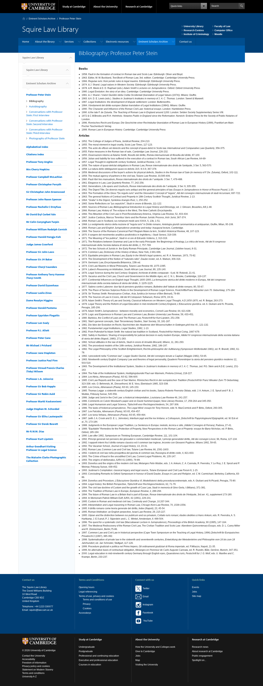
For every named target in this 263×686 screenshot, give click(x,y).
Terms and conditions (33, 673)
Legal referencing (88, 591)
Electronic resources (117, 41)
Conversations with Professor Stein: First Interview (44, 113)
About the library (45, 41)
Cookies (87, 608)
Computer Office (223, 30)
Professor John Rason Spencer (43, 199)
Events (195, 587)
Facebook (147, 612)
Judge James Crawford (39, 244)
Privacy (86, 604)
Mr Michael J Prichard (38, 345)
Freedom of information (34, 662)
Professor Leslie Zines (39, 293)
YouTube (147, 620)
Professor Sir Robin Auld (40, 394)
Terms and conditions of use (97, 599)
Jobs (194, 591)
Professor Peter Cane (38, 338)
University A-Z (29, 676)
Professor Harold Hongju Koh (43, 237)
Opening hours (86, 587)
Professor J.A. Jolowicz (39, 379)
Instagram (147, 604)
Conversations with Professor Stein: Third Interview (44, 131)
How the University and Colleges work (155, 647)
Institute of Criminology (196, 34)
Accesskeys (85, 613)
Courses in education (90, 664)
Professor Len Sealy (37, 323)
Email (145, 596)
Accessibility (28, 659)
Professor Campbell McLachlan (44, 177)
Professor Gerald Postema (41, 308)
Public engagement (202, 655)
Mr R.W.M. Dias (35, 431)
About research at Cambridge (207, 651)
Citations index (35, 154)
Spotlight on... (199, 660)
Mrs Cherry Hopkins (37, 169)
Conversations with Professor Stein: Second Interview (44, 122)
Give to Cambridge (145, 651)
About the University (105, 6)
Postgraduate (86, 651)
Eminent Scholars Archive (42, 18)
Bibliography (36, 101)
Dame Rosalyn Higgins (39, 300)
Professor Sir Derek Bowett (42, 424)
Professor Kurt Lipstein (39, 439)
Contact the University (33, 655)
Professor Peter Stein (70, 18)
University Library (194, 26)
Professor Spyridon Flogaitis (42, 315)
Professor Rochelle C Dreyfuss (43, 207)
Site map (196, 596)
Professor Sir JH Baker (39, 259)
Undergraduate (87, 647)
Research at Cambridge (139, 6)
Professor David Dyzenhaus (42, 285)
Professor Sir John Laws (40, 252)
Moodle (218, 34)
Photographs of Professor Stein (47, 138)
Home (23, 18)
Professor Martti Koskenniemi (43, 401)
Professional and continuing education (99, 655)
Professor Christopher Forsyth (43, 184)
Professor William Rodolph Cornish (46, 229)
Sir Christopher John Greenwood (45, 192)
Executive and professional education (98, 660)
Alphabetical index (37, 147)
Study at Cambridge (73, 6)
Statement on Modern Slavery (37, 669)
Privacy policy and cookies (36, 666)
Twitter (145, 588)
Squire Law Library (33, 57)
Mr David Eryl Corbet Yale (41, 214)
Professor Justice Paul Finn (42, 360)
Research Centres (194, 30)
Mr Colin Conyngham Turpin (42, 222)
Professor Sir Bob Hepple (40, 386)
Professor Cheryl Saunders (41, 267)
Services (69, 41)
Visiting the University (146, 664)
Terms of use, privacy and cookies (96, 596)
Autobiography (38, 106)
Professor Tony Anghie (39, 162)
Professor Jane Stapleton (40, 353)
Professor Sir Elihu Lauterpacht (44, 416)
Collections (90, 41)
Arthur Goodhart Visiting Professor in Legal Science (41, 448)
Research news (200, 647)
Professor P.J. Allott (37, 330)
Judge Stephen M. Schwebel (42, 409)
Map (137, 660)
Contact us (185, 41)
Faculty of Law (222, 26)
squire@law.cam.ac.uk (41, 610)
